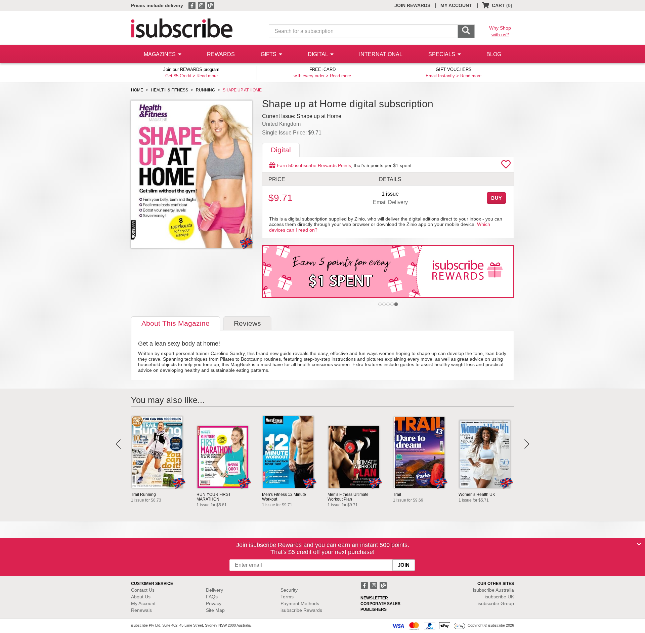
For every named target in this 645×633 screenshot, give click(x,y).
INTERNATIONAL (380, 54)
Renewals (141, 610)
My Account (143, 603)
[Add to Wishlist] (506, 166)
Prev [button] (118, 444)
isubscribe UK (499, 596)
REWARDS (221, 54)
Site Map (215, 610)
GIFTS (269, 54)
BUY (496, 198)
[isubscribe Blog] (211, 5)
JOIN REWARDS (412, 5)
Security (289, 590)
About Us (140, 596)
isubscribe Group (496, 603)
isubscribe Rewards (301, 610)
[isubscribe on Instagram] (202, 5)
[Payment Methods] (428, 626)
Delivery (214, 590)
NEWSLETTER (374, 598)
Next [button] (526, 444)
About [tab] (175, 323)
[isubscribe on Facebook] (192, 5)
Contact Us (143, 590)
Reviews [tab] (247, 323)
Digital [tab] (281, 150)
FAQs (212, 596)
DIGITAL (318, 54)
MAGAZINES (160, 54)
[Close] (639, 544)
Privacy (213, 603)
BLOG (493, 54)
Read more (207, 75)
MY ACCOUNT (456, 5)
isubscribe (493, 590)
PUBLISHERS (373, 609)
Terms (287, 596)
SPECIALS (442, 54)
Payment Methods (300, 603)
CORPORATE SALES (380, 603)
